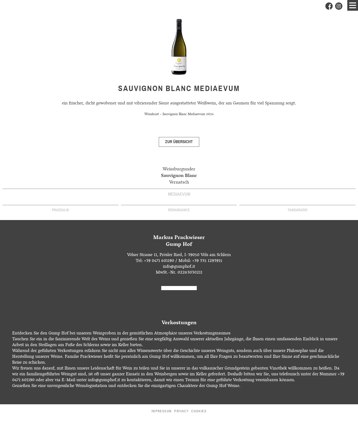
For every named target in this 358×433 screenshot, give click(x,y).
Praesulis (60, 210)
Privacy (181, 411)
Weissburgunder (179, 170)
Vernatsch (179, 183)
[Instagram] (338, 6)
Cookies (199, 411)
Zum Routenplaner (179, 288)
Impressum (161, 411)
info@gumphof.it (179, 267)
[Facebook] (329, 6)
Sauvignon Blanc (179, 176)
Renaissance (179, 210)
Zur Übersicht (179, 141)
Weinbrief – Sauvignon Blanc (175, 114)
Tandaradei (297, 210)
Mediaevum (179, 194)
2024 (210, 114)
